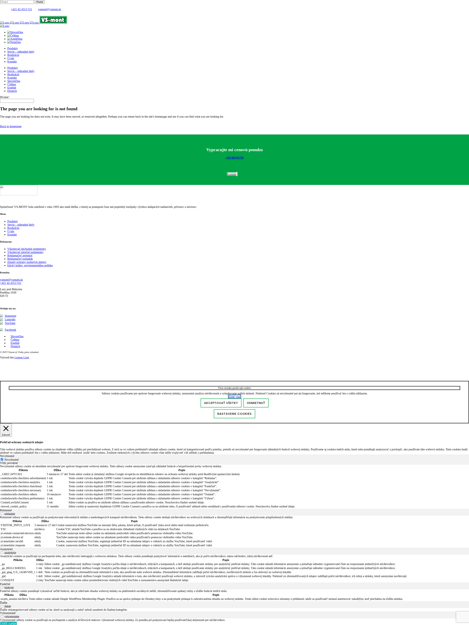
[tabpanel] (234, 487)
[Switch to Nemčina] (14, 42)
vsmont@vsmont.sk (49, 9)
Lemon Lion (21, 357)
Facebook (10, 329)
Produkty (12, 221)
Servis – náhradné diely (20, 224)
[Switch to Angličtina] (14, 38)
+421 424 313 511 (234, 157)
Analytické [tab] (6, 549)
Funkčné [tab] (5, 584)
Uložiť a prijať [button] (8, 623)
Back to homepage (11, 126)
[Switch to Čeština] (13, 35)
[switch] (2, 514)
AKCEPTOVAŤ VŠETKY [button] (221, 403)
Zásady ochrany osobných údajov (26, 262)
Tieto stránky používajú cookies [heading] (234, 388)
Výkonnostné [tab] (8, 613)
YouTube (10, 323)
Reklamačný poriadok (20, 258)
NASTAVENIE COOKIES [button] (234, 414)
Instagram (10, 315)
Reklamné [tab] (6, 510)
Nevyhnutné (11, 459)
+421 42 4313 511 (21, 9)
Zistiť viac (235, 396)
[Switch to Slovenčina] (15, 32)
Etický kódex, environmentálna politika (30, 265)
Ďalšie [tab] (3, 602)
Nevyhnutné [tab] (7, 456)
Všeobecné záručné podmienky (25, 252)
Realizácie (13, 227)
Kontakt (12, 234)
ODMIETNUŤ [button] (256, 403)
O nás (10, 231)
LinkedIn (10, 319)
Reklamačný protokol (19, 255)
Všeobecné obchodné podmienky (26, 248)
